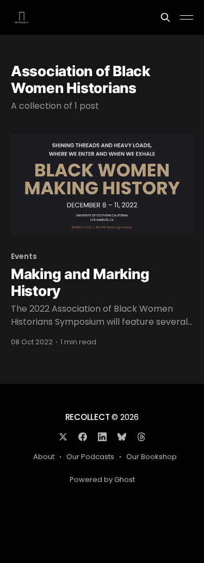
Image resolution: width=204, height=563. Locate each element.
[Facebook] (82, 436)
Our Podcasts (90, 456)
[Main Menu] (186, 17)
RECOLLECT (87, 417)
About (43, 456)
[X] (63, 436)
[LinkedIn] (102, 436)
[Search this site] (165, 17)
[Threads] (141, 436)
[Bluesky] (122, 436)
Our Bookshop (151, 456)
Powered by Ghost (102, 479)
